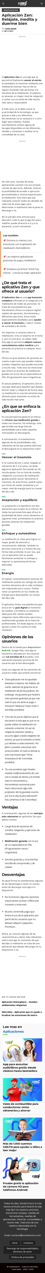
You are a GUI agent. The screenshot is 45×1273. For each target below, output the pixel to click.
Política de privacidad (22, 1257)
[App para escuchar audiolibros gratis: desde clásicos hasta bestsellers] (22, 1059)
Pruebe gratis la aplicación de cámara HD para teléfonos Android (20, 1186)
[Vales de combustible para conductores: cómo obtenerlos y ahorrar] (22, 1099)
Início (15, 1242)
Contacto (28, 1242)
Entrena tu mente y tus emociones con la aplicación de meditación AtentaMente (19, 244)
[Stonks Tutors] (22, 3)
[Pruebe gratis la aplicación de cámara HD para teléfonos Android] (22, 1178)
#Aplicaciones (11, 10)
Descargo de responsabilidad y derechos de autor (22, 1250)
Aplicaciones (13, 1031)
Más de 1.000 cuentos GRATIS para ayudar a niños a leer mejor (22, 1147)
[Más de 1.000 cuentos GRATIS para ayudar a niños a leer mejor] (22, 1139)
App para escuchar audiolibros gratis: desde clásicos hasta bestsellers (20, 1067)
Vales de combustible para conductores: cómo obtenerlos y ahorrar (20, 1107)
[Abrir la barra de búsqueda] (3, 3)
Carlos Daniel (10, 28)
